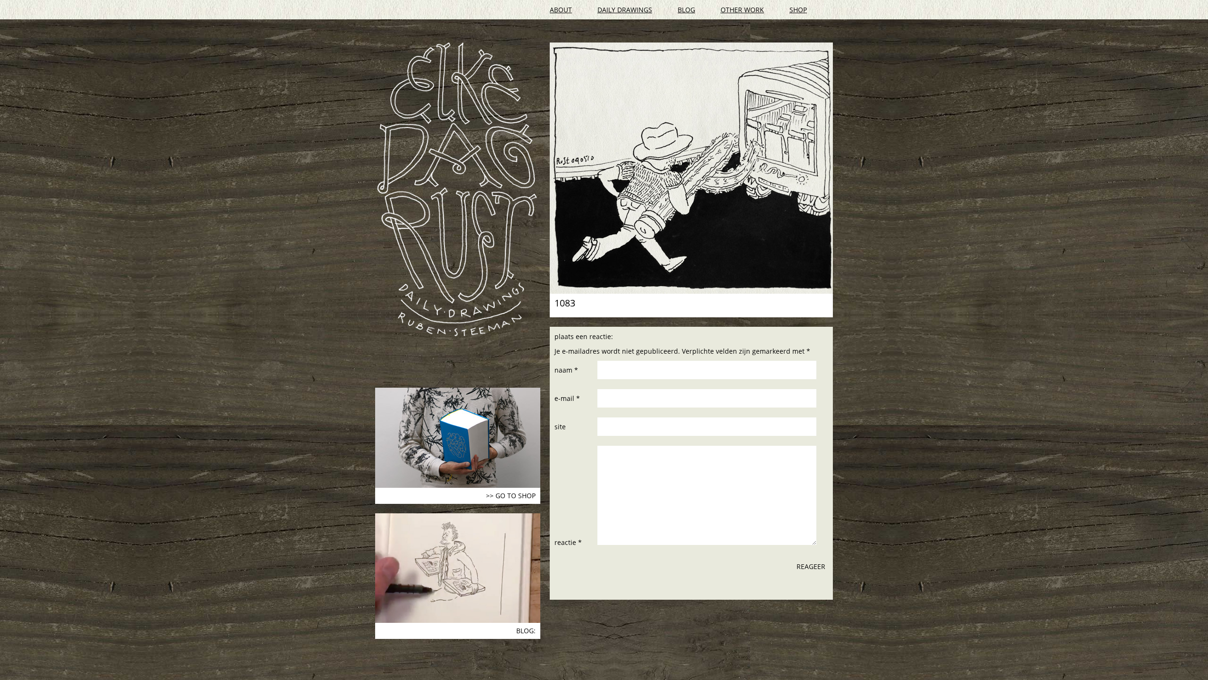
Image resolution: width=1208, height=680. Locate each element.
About (561, 9)
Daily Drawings (624, 9)
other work (742, 9)
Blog (686, 9)
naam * (566, 370)
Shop (798, 9)
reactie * (568, 542)
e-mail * (567, 398)
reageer (811, 566)
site (560, 426)
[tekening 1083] (691, 168)
